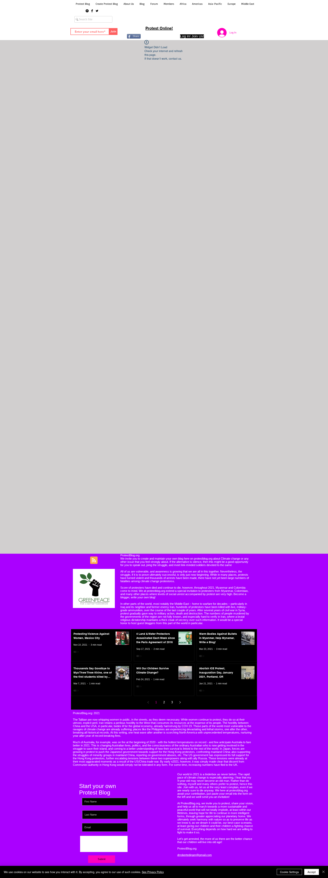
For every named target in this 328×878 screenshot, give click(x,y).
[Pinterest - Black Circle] (87, 10)
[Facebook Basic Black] (92, 10)
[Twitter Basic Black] (97, 10)
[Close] (323, 872)
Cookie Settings (289, 872)
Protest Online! (159, 28)
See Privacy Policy (153, 872)
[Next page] (180, 702)
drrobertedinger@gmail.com (194, 855)
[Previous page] (148, 702)
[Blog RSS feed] (94, 560)
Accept (312, 872)
